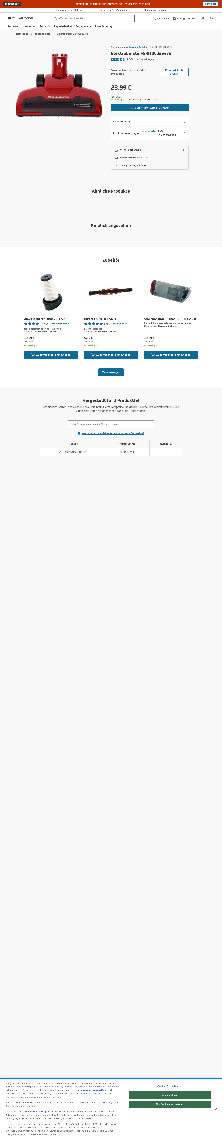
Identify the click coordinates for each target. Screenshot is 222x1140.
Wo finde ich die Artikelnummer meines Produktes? (113, 433)
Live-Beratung (104, 26)
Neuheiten (29, 26)
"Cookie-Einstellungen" (36, 1111)
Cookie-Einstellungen (169, 1086)
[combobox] (111, 424)
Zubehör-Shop (43, 34)
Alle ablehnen (170, 1095)
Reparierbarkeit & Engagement (72, 26)
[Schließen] (216, 1109)
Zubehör (45, 26)
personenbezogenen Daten (92, 1090)
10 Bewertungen (60, 323)
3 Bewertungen (119, 323)
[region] (111, 1109)
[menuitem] (13, 26)
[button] (161, 18)
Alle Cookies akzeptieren (170, 1104)
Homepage (22, 34)
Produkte (13, 26)
